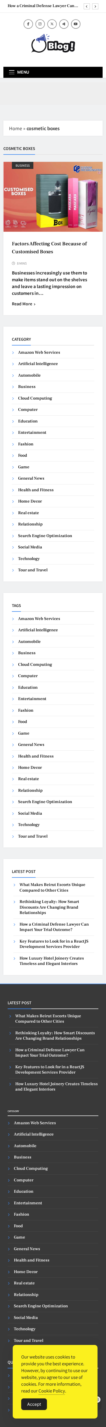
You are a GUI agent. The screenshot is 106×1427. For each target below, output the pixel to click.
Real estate (28, 513)
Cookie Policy (51, 1391)
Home (15, 128)
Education (28, 421)
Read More (22, 303)
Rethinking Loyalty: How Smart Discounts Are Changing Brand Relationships (49, 907)
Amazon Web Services (39, 352)
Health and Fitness (36, 490)
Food (22, 455)
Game (23, 467)
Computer (28, 409)
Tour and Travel (32, 570)
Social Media (30, 547)
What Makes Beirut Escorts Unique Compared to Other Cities (52, 887)
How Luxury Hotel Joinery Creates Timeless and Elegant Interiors (52, 961)
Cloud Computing (35, 398)
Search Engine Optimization (45, 535)
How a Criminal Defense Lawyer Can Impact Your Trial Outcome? (41, 6)
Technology (29, 558)
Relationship (30, 524)
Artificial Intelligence (38, 363)
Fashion (25, 444)
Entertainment (32, 432)
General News (31, 478)
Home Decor (30, 501)
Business (23, 165)
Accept (34, 1404)
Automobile (29, 375)
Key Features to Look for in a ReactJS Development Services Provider (54, 944)
